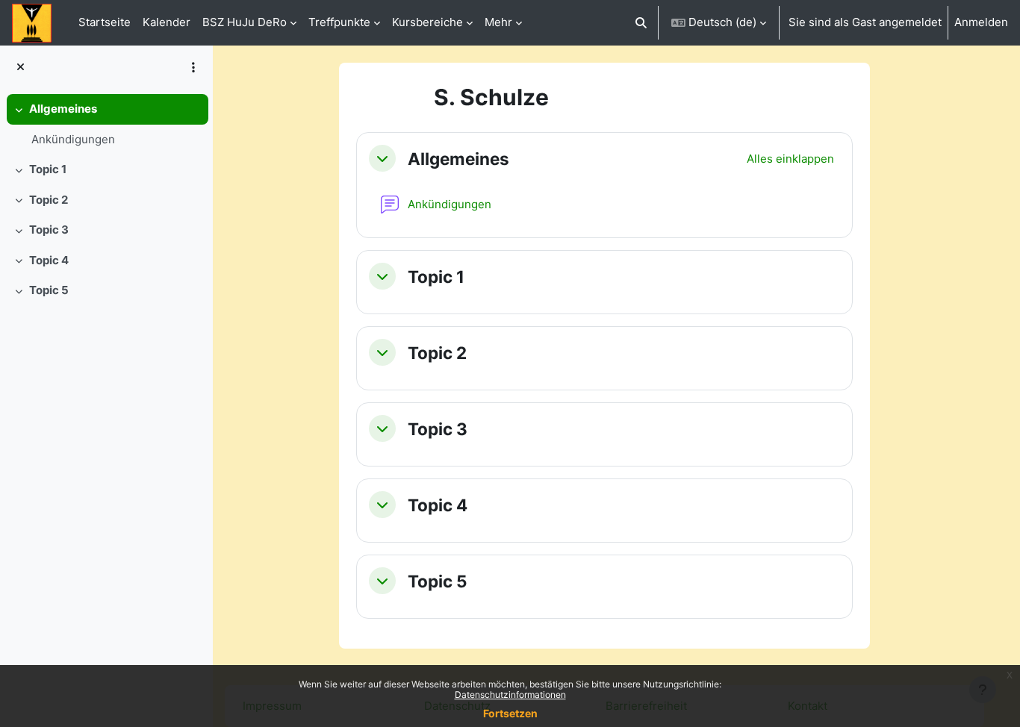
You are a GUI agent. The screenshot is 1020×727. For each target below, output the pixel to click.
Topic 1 (47, 169)
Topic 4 (49, 260)
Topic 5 (49, 290)
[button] (642, 23)
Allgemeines (63, 109)
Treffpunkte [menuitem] (339, 22)
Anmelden (981, 22)
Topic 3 (49, 229)
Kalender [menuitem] (166, 22)
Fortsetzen (510, 713)
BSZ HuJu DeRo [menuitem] (244, 22)
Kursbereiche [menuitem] (427, 22)
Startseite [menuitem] (104, 22)
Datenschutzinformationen (510, 694)
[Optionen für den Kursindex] (193, 67)
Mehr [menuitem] (498, 22)
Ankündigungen (73, 139)
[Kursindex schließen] (20, 67)
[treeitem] (106, 124)
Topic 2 (48, 200)
